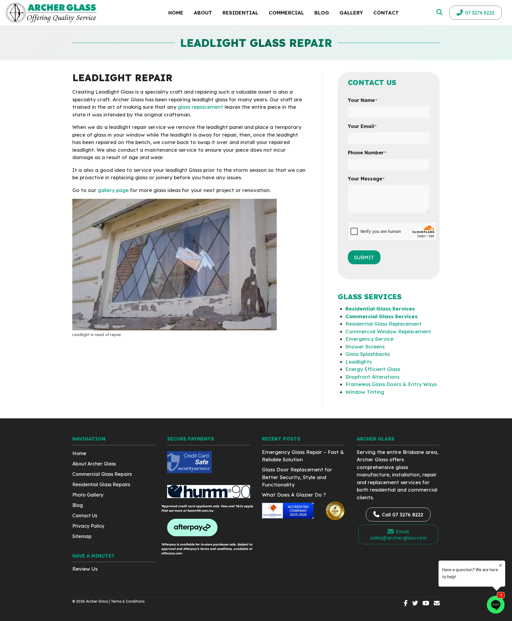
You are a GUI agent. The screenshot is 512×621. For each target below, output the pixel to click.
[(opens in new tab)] (189, 471)
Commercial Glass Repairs (102, 474)
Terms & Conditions (128, 601)
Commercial (286, 12)
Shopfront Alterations (372, 377)
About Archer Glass (94, 464)
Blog (321, 12)
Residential (240, 12)
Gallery (351, 12)
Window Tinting (364, 392)
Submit (364, 257)
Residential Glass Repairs (101, 484)
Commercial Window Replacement (388, 331)
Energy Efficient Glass (372, 369)
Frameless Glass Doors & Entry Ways (391, 384)
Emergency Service (369, 339)
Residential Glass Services (380, 308)
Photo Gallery (87, 495)
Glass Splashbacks (367, 354)
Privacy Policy (88, 526)
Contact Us (84, 515)
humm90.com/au (200, 511)
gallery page (113, 190)
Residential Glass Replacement (383, 324)
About (203, 12)
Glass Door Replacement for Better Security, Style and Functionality (297, 477)
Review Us (84, 569)
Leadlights (358, 361)
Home (175, 12)
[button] (439, 12)
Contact (386, 12)
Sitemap (82, 536)
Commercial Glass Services (381, 316)
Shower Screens (365, 346)
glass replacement (200, 107)
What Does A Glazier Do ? (294, 495)
